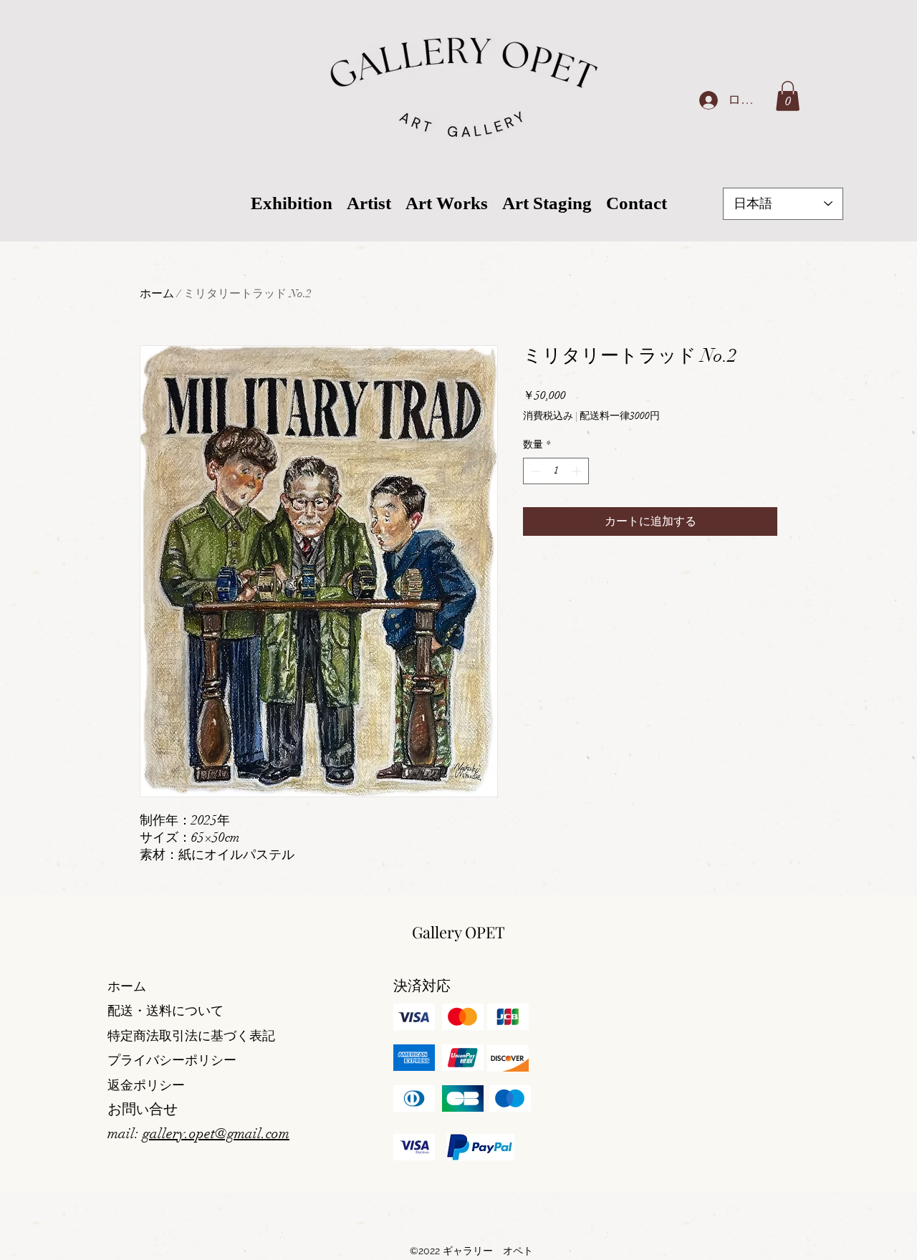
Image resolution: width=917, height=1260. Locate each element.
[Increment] (578, 471)
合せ (163, 1109)
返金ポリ (133, 1085)
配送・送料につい (159, 1011)
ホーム (157, 294)
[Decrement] (534, 471)
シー (172, 1085)
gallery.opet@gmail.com (216, 1134)
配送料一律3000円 (620, 416)
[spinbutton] (556, 471)
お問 (121, 1109)
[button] (787, 96)
